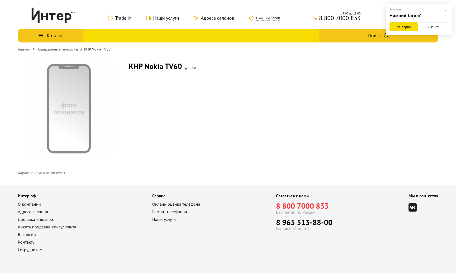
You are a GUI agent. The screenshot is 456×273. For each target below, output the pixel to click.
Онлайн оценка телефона (176, 204)
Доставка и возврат (36, 219)
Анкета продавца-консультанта (47, 227)
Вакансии (27, 234)
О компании (29, 204)
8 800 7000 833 (302, 206)
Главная (24, 49)
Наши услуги (166, 18)
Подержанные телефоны (57, 49)
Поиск (374, 35)
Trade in (123, 18)
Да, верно (404, 27)
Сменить (434, 27)
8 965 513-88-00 (304, 222)
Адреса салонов (217, 18)
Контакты (26, 242)
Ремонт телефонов (169, 211)
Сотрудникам (30, 249)
